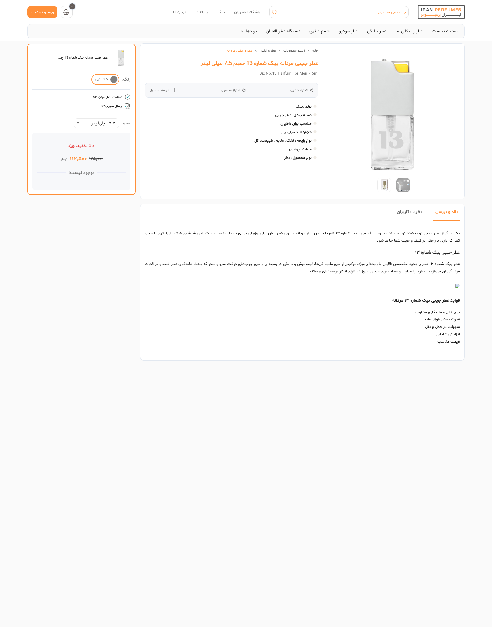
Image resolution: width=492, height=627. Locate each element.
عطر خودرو (348, 31)
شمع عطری (319, 31)
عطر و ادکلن (412, 31)
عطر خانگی (376, 31)
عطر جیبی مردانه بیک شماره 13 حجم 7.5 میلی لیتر (259, 63)
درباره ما (179, 12)
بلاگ (221, 12)
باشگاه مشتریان (247, 12)
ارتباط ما (201, 12)
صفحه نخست (445, 31)
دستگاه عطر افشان (283, 31)
